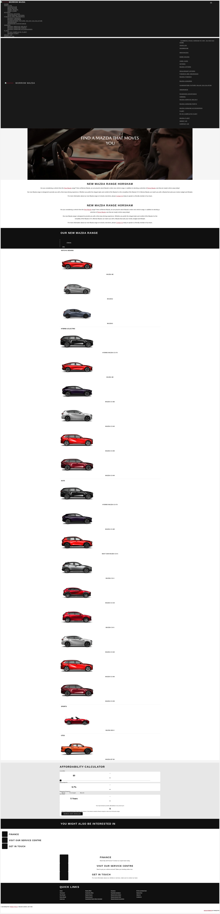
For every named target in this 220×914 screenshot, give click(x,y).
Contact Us (119, 196)
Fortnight (73, 793)
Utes (63, 246)
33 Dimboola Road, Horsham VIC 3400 (192, 41)
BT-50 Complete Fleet (141, 890)
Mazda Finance (89, 895)
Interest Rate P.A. (64, 782)
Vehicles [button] (8, 5)
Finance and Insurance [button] (14, 16)
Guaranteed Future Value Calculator (93, 899)
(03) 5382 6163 (210, 41)
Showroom (62, 892)
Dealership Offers (89, 892)
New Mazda (67, 188)
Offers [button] (7, 12)
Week (63, 793)
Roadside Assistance (116, 892)
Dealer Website (208, 910)
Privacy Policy (14, 906)
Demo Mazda (151, 188)
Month (82, 793)
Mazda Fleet (139, 892)
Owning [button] (7, 25)
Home (61, 890)
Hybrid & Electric (66, 242)
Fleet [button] (6, 30)
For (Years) (62, 794)
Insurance (113, 890)
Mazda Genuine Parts (116, 897)
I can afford (62, 771)
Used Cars (62, 899)
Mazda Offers (88, 890)
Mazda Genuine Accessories (117, 899)
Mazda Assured (89, 897)
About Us (138, 895)
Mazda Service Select (116, 895)
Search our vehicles (72, 813)
